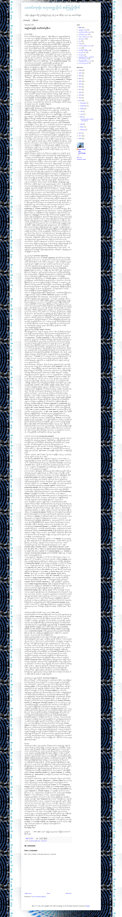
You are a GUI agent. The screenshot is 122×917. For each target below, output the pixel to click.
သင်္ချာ (79, 44)
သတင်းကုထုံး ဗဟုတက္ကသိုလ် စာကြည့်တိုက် (52, 7)
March (82, 127)
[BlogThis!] (41, 838)
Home (48, 893)
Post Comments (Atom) (39, 897)
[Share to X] (43, 838)
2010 (80, 139)
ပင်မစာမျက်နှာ (26, 20)
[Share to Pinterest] (46, 838)
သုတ (79, 48)
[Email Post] (37, 838)
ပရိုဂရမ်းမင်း (44, 841)
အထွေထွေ (81, 55)
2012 (80, 133)
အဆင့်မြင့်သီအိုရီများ (83, 50)
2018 (80, 87)
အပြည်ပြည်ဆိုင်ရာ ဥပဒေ (84, 61)
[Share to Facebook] (45, 838)
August (82, 109)
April (81, 124)
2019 (80, 84)
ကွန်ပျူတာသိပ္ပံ (82, 30)
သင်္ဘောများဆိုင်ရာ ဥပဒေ (84, 46)
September (83, 106)
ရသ (79, 41)
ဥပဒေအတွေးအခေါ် (83, 63)
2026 (80, 70)
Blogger (88, 906)
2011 (80, 136)
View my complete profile (81, 158)
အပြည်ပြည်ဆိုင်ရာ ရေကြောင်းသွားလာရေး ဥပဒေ (86, 58)
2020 (80, 81)
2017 (80, 90)
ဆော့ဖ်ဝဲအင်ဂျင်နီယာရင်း (34, 841)
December (83, 103)
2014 (80, 98)
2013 (80, 101)
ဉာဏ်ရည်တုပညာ (82, 34)
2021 (80, 79)
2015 (80, 95)
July (81, 111)
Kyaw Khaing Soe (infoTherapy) (81, 152)
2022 (80, 76)
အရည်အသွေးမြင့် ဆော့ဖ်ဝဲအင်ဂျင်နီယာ (86, 120)
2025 (80, 73)
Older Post (68, 893)
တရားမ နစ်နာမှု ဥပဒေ (84, 37)
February (82, 130)
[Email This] (40, 838)
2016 (80, 92)
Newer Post (28, 893)
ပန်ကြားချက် (35, 20)
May (81, 117)
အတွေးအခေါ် (81, 53)
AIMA (79, 28)
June (81, 114)
